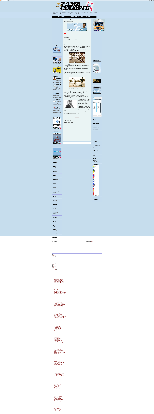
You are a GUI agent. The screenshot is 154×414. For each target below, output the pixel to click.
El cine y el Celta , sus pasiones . (58, 328)
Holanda (54, 199)
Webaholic (94, 152)
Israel (54, 205)
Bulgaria (54, 171)
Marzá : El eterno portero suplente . (58, 340)
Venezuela (54, 233)
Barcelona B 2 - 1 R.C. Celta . (57, 409)
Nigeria (54, 214)
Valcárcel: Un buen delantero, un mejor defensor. (60, 365)
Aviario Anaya (54, 249)
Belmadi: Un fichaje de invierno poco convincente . (60, 390)
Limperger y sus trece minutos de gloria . (59, 305)
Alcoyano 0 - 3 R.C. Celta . (57, 397)
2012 (54, 268)
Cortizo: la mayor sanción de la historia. (58, 399)
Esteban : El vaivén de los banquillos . (58, 325)
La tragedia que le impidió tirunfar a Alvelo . (59, 354)
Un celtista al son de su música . (57, 327)
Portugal (54, 221)
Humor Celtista (95, 124)
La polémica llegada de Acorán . (57, 289)
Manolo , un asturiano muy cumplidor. (58, 278)
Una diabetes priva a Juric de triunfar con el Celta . (60, 292)
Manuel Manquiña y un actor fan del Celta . (59, 317)
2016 (54, 264)
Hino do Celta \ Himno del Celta (96, 127)
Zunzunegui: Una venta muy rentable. (58, 342)
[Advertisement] (77, 153)
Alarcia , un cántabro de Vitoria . (58, 396)
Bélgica (54, 172)
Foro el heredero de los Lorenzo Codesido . (59, 283)
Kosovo (54, 208)
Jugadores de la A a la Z (70, 12)
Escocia (54, 187)
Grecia (54, 196)
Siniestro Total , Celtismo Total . (58, 314)
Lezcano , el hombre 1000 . (57, 329)
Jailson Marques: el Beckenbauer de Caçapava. (58, 93)
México (54, 213)
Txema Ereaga (96, 199)
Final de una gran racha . (57, 337)
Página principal (95, 129)
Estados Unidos (55, 191)
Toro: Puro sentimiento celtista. (57, 349)
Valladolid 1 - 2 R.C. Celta (57, 385)
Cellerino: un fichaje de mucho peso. (58, 350)
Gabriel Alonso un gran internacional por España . (60, 330)
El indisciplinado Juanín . (57, 408)
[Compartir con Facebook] (77, 117)
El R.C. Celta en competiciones (63, 13)
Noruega (54, 216)
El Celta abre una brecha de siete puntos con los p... (60, 395)
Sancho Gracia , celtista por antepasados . (59, 303)
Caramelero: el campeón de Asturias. (58, 318)
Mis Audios (55, 377)
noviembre (55, 270)
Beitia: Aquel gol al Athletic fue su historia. (59, 306)
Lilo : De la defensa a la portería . (58, 384)
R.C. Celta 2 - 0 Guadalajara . (57, 398)
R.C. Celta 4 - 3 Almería (56, 386)
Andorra (54, 163)
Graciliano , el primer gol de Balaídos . (58, 277)
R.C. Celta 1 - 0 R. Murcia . (57, 389)
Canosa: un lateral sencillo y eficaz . (58, 363)
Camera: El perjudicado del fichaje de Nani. (59, 282)
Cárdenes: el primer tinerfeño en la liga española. (60, 360)
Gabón (54, 193)
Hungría (54, 201)
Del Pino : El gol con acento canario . (58, 315)
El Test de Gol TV (95, 142)
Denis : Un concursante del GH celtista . (58, 78)
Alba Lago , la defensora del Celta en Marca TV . (60, 281)
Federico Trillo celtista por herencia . (58, 280)
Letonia (54, 209)
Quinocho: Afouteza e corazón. (57, 372)
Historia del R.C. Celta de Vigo (93, 12)
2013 (54, 267)
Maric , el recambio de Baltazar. (57, 338)
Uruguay (54, 230)
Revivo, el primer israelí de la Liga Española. (59, 375)
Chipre (54, 175)
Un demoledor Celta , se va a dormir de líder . (59, 362)
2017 (54, 263)
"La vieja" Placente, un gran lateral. (58, 313)
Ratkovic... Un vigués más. (57, 353)
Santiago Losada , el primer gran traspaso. (59, 373)
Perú (53, 218)
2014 (54, 266)
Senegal (54, 225)
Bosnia (54, 168)
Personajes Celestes (77, 12)
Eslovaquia (54, 188)
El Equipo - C (55, 351)
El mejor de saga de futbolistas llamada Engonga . (60, 316)
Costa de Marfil (55, 180)
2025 (54, 254)
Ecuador (54, 184)
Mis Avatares (55, 366)
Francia (54, 192)
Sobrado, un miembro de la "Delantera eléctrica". (60, 304)
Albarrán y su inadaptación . (57, 294)
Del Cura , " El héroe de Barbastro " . (58, 348)
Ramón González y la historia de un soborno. (59, 293)
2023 (54, 256)
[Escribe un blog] (76, 117)
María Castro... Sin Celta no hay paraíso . (59, 290)
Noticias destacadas (96, 145)
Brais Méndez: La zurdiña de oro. (58, 100)
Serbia (54, 226)
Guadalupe (54, 197)
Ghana (54, 195)
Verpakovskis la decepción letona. (58, 376)
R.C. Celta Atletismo (71, 13)
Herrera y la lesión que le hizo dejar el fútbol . (59, 352)
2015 (54, 265)
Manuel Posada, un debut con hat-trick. (58, 307)
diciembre (55, 269)
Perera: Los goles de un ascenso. (58, 302)
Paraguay (67, 118)
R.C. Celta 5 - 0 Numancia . (57, 361)
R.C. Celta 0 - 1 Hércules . (57, 410)
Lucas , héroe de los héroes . (57, 301)
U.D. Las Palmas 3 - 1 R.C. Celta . (58, 336)
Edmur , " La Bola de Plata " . (57, 326)
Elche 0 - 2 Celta (56, 387)
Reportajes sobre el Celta (96, 146)
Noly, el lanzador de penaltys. (57, 407)
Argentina (54, 166)
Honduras (54, 200)
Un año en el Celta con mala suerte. (58, 374)
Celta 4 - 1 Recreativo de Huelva (58, 388)
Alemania (54, 162)
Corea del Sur (55, 179)
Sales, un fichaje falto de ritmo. (57, 295)
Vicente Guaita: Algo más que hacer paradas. (58, 85)
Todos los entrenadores (63, 12)
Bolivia (54, 167)
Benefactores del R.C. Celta (84, 12)
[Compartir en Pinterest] (78, 117)
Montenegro (55, 212)
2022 (54, 257)
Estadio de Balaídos (55, 13)
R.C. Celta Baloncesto (78, 13)
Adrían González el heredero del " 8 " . (58, 291)
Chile (54, 174)
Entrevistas (94, 144)
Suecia (54, 229)
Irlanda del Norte (55, 204)
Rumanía (54, 222)
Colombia (54, 176)
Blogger (92, 241)
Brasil (54, 170)
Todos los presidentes (55, 12)
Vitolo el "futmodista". (56, 339)
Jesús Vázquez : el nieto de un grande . (58, 279)
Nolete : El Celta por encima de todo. (58, 378)
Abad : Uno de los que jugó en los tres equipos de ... (60, 341)
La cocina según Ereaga (55, 250)
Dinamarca (54, 183)
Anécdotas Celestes (95, 120)
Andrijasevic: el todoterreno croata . (58, 364)
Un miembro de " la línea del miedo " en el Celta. (60, 401)
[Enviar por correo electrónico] (75, 117)
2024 (54, 255)
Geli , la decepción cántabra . (57, 400)
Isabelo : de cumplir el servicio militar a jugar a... (59, 319)
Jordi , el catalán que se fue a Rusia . (58, 331)
